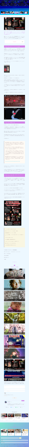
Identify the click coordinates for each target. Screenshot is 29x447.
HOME (1, 444)
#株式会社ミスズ (13, 383)
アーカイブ (2, 439)
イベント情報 (4, 444)
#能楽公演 (21, 383)
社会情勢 (25, 5)
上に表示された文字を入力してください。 (9, 394)
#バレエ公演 (5, 383)
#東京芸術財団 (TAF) (9, 383)
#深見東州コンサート (17, 383)
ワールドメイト (11, 5)
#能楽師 (23, 383)
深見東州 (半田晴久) (5, 5)
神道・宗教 (15, 5)
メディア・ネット (21, 5)
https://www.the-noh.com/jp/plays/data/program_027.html (12, 161)
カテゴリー (2, 441)
